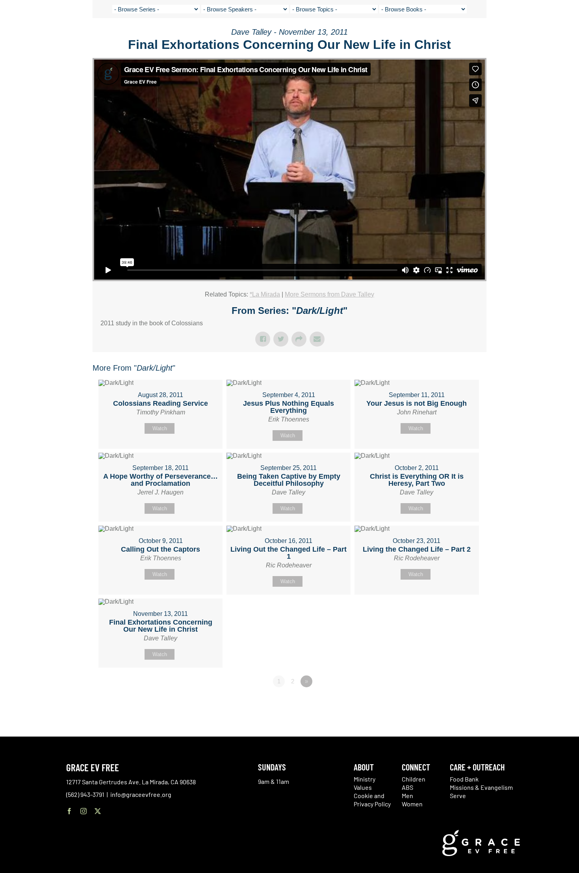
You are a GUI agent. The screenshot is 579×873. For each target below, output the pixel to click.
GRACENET (528, 35)
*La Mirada (265, 294)
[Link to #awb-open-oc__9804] (567, 36)
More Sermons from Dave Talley (329, 294)
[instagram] (83, 811)
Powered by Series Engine (457, 703)
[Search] (548, 37)
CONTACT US (496, 35)
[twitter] (98, 811)
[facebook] (69, 811)
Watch (159, 428)
